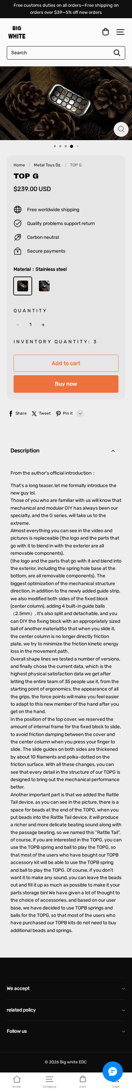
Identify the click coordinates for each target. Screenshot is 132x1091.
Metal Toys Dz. (47, 165)
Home (19, 165)
